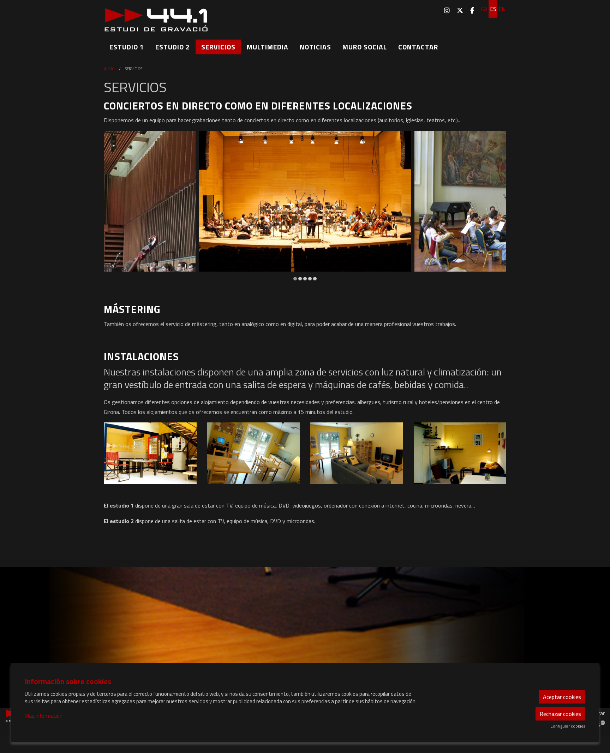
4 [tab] (310, 278)
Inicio (109, 69)
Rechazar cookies (560, 714)
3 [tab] (305, 278)
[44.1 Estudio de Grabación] (167, 23)
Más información (43, 716)
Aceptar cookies (562, 697)
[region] (305, 206)
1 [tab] (295, 278)
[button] (150, 453)
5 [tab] (315, 278)
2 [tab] (300, 278)
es (493, 9)
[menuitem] (447, 10)
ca (484, 9)
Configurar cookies (567, 726)
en (502, 9)
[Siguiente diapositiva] (496, 206)
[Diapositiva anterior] (113, 206)
